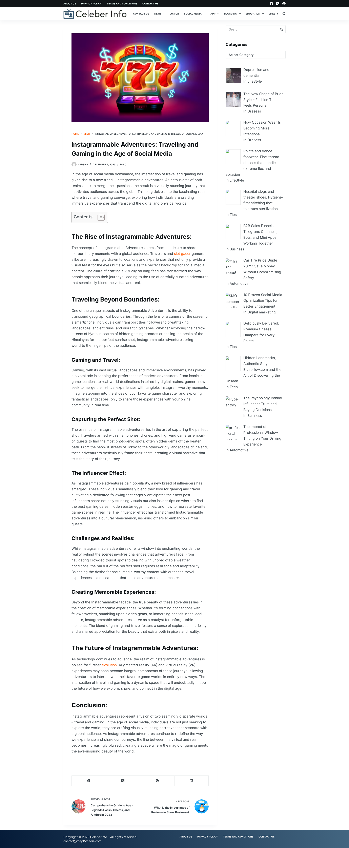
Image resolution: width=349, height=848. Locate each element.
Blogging (230, 13)
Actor (174, 13)
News (158, 13)
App (212, 13)
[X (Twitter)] (277, 3)
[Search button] (282, 29)
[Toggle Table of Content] (99, 217)
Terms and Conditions (122, 3)
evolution (109, 665)
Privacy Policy (91, 3)
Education (253, 13)
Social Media (193, 13)
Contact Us (150, 3)
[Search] (284, 13)
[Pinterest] (284, 3)
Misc (123, 164)
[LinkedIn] (191, 781)
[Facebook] (271, 3)
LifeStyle (275, 13)
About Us (69, 3)
